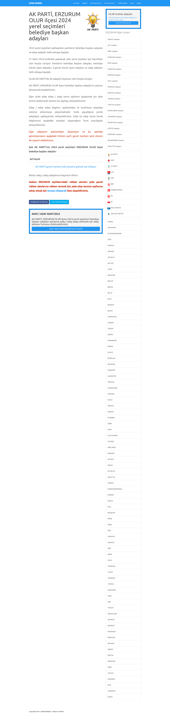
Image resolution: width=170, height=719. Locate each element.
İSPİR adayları (112, 63)
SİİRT (109, 548)
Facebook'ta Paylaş (39, 202)
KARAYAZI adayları (114, 69)
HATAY (110, 400)
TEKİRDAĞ (111, 566)
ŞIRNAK (110, 649)
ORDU (109, 524)
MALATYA (111, 477)
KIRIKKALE (111, 637)
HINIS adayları (112, 51)
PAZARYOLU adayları (115, 122)
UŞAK (109, 596)
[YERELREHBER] (35, 3)
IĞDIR (109, 667)
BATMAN (110, 643)
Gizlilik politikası (123, 3)
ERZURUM (111, 364)
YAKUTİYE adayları (114, 146)
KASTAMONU (112, 435)
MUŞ (109, 507)
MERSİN (110, 412)
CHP (112, 172)
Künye (132, 3)
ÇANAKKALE (112, 317)
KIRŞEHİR (110, 453)
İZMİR (109, 424)
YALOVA (110, 673)
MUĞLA (110, 501)
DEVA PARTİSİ (115, 208)
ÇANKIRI (110, 323)
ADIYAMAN (111, 227)
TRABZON (111, 578)
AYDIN (109, 269)
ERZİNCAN (111, 358)
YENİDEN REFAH (116, 190)
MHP (112, 160)
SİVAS (109, 560)
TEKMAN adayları (114, 99)
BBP (112, 184)
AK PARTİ (114, 154)
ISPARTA (110, 406)
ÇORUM (110, 328)
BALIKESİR (111, 275)
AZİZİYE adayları (113, 128)
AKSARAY (111, 619)
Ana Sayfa (76, 3)
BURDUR (110, 305)
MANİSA (110, 483)
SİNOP (109, 554)
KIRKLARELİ (111, 447)
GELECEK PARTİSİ (116, 214)
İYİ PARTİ (113, 166)
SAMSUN (110, 542)
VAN (109, 602)
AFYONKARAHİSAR (114, 233)
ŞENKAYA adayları (114, 93)
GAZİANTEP (111, 376)
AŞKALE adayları (113, 39)
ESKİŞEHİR (111, 370)
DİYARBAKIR (112, 340)
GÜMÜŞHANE (112, 388)
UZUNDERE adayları (114, 116)
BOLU (109, 299)
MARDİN (110, 495)
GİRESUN (110, 382)
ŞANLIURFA (111, 590)
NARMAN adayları (114, 75)
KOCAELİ (110, 459)
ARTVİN (110, 263)
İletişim (139, 3)
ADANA (110, 222)
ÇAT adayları (112, 45)
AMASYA (110, 245)
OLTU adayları (112, 81)
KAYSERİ (110, 441)
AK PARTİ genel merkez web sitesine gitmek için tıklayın (65, 166)
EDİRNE (110, 346)
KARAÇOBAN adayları (115, 110)
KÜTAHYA (111, 471)
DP (111, 196)
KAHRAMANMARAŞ (114, 489)
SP (111, 202)
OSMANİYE (111, 691)
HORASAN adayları (114, 57)
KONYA (110, 465)
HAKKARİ (110, 394)
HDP (112, 178)
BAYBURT (111, 625)
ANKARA (110, 251)
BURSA (110, 311)
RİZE (109, 530)
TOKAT (110, 572)
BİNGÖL (110, 287)
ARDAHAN (111, 661)
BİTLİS (109, 293)
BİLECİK (110, 281)
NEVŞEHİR (111, 513)
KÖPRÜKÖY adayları (114, 134)
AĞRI (109, 239)
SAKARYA (111, 536)
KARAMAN (111, 631)
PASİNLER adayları (114, 87)
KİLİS (109, 685)
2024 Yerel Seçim (109, 3)
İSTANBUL (111, 418)
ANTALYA (111, 257)
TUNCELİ (110, 584)
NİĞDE (109, 519)
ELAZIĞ (110, 352)
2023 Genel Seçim (95, 3)
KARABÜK (111, 679)
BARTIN (110, 655)
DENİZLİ (110, 334)
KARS (109, 429)
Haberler (84, 3)
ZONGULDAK (112, 614)
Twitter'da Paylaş (59, 202)
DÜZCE (110, 697)
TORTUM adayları (114, 105)
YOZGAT (110, 608)
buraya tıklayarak (57, 190)
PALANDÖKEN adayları (115, 140)
